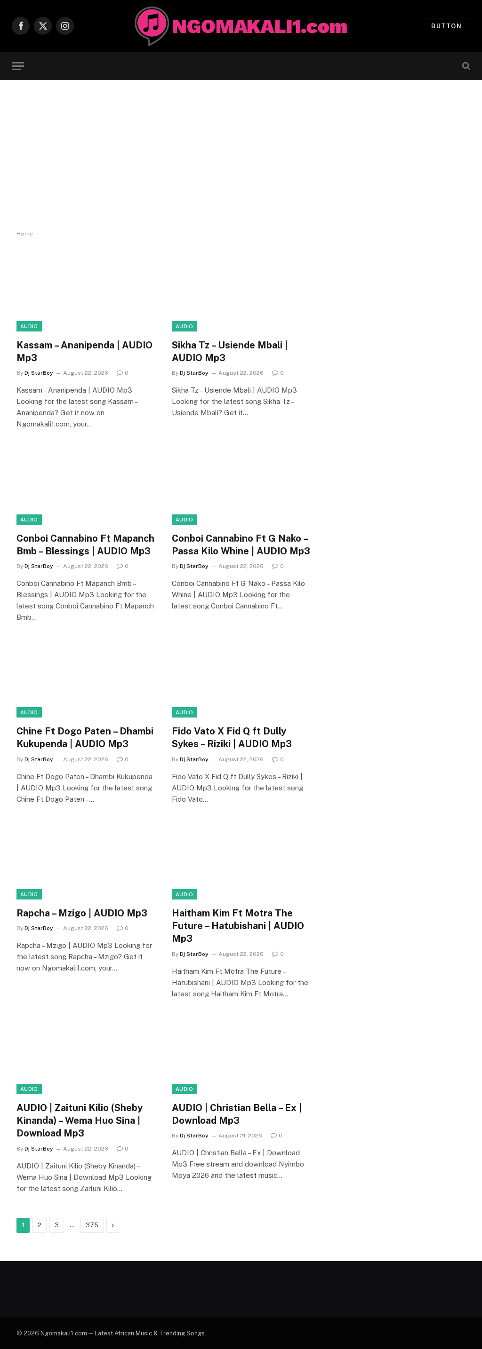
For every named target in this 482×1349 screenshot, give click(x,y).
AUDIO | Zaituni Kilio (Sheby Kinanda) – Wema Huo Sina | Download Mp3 (79, 1120)
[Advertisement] (241, 155)
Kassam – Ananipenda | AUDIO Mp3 (84, 351)
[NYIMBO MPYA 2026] (241, 26)
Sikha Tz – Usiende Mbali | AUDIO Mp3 (230, 351)
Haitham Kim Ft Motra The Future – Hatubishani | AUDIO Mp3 (238, 925)
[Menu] (18, 66)
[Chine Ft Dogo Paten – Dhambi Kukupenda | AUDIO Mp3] (85, 679)
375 (92, 1225)
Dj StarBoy (38, 373)
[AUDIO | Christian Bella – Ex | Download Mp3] (241, 1055)
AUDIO (29, 326)
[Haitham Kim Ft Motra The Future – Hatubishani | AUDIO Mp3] (241, 860)
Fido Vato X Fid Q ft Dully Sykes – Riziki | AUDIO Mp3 (232, 737)
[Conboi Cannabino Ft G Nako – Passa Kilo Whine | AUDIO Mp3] (241, 485)
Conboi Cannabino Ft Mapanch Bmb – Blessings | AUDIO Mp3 (85, 545)
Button (446, 26)
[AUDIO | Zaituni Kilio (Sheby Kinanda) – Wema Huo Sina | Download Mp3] (85, 1055)
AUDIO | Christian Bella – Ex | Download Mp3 (237, 1114)
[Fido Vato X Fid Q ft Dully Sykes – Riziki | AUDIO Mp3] (241, 679)
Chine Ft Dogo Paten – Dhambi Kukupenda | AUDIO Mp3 (84, 737)
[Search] (465, 66)
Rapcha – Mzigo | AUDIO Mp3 (81, 913)
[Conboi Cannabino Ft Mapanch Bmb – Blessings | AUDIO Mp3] (85, 485)
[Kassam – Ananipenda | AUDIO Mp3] (85, 292)
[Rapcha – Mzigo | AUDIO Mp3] (85, 860)
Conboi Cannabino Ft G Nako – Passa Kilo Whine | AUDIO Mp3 (241, 545)
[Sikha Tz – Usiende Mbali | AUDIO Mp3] (241, 292)
